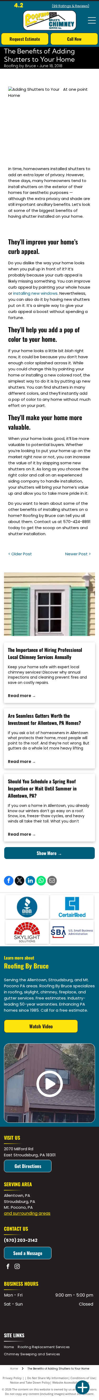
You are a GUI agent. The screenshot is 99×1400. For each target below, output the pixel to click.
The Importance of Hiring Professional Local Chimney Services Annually (45, 653)
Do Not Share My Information (47, 1378)
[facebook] (8, 1267)
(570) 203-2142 (20, 1240)
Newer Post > (78, 554)
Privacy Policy (12, 1378)
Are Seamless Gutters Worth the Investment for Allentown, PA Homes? (44, 719)
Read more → (22, 695)
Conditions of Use (82, 1378)
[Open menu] (92, 20)
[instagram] (17, 1267)
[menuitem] (11, 1347)
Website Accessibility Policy (70, 1382)
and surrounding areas (27, 1213)
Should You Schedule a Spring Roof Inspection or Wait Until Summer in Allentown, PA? (42, 788)
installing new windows (35, 293)
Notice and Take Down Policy (30, 1382)
